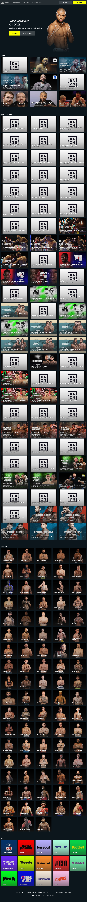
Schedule (16, 2)
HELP (18, 892)
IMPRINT (68, 892)
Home (7, 2)
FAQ (22, 892)
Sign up (79, 2)
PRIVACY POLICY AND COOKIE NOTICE (51, 892)
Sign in (65, 2)
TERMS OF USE (31, 892)
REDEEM (46, 895)
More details (37, 2)
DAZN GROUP (36, 895)
